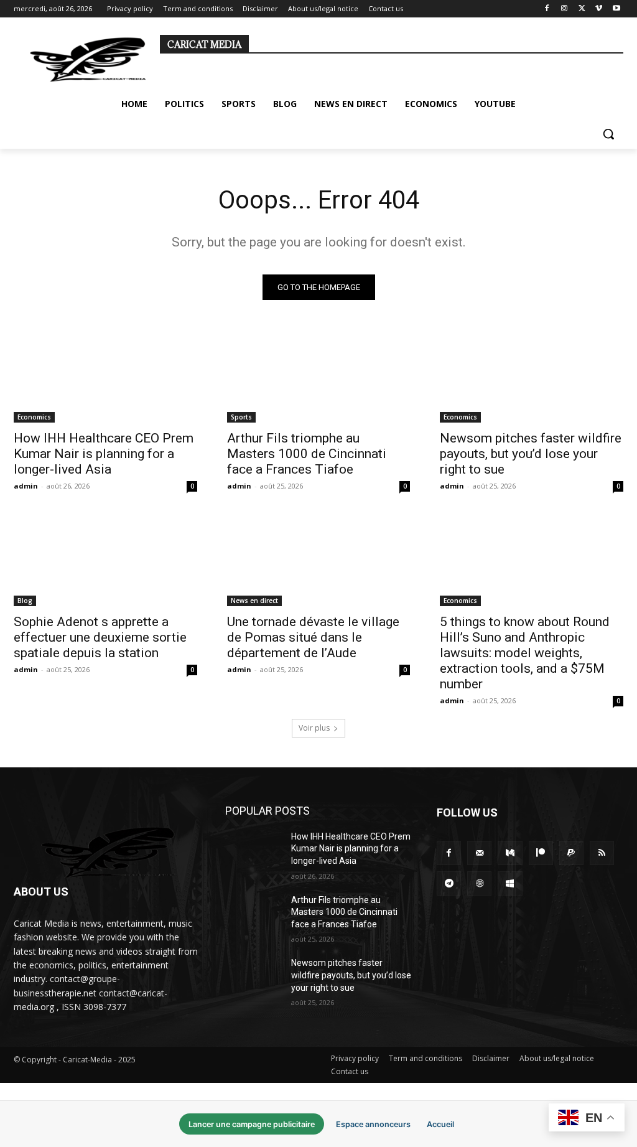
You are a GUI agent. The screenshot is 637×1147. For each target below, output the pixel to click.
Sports (241, 417)
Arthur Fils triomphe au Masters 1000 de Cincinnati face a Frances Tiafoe (306, 454)
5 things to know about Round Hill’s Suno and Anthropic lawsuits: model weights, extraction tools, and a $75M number (525, 652)
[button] (608, 134)
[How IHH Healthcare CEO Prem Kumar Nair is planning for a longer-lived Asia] (105, 377)
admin (26, 485)
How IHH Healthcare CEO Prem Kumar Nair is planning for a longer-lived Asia (103, 454)
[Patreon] (541, 853)
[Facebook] (547, 9)
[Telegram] (449, 883)
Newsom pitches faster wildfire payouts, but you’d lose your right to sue (530, 454)
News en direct (254, 600)
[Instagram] (564, 9)
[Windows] (510, 883)
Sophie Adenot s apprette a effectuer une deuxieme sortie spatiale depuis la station (100, 637)
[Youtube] (616, 9)
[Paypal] (571, 853)
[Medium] (510, 853)
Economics (34, 417)
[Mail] (479, 853)
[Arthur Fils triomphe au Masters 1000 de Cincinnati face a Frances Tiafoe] (319, 377)
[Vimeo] (599, 9)
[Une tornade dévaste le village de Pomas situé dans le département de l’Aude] (319, 560)
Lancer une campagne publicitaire (251, 1124)
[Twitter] (582, 9)
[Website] (479, 883)
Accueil (440, 1124)
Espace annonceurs (373, 1124)
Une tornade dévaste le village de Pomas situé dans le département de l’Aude (313, 637)
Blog (24, 600)
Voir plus (314, 728)
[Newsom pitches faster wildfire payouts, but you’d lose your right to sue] (531, 377)
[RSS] (602, 853)
